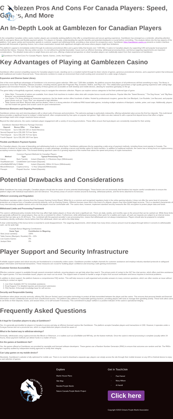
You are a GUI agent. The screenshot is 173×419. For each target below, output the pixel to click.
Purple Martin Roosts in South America (117, 14)
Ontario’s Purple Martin (66, 14)
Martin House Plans (88, 14)
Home (51, 14)
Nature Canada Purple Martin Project (71, 391)
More (139, 14)
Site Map (59, 381)
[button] (166, 14)
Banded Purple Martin (65, 386)
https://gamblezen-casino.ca (134, 42)
